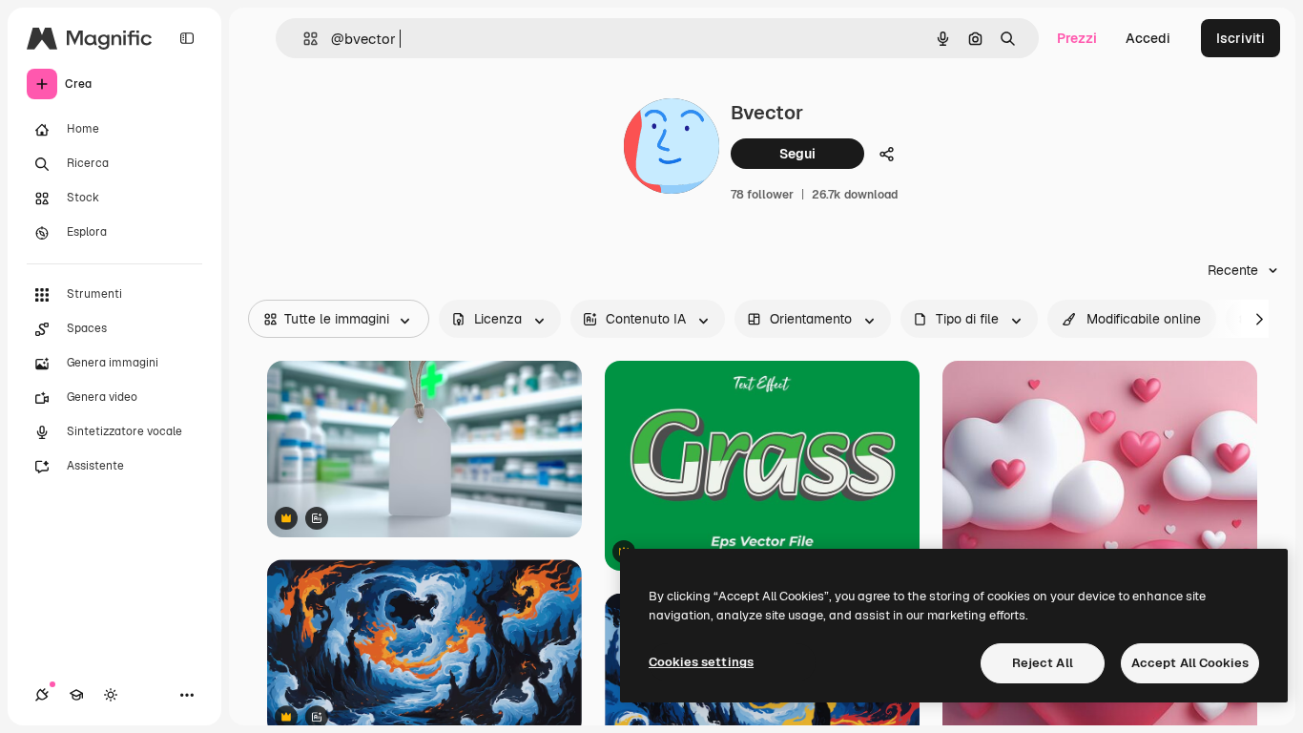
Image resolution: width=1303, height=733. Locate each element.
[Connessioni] (42, 695)
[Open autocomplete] (303, 38)
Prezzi (1077, 38)
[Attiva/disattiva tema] (110, 695)
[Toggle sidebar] (187, 38)
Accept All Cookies (1190, 663)
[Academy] (76, 695)
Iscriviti (1240, 38)
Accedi (1148, 38)
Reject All (1042, 663)
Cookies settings (701, 662)
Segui (797, 153)
